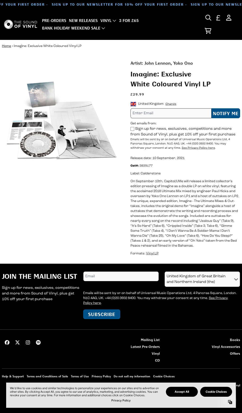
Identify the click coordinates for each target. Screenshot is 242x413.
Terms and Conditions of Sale (47, 376)
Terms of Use (80, 376)
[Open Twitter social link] (17, 342)
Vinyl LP (152, 253)
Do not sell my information (132, 376)
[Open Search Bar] (208, 17)
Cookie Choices (164, 376)
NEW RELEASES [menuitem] (83, 20)
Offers (235, 353)
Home (6, 46)
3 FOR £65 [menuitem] (129, 20)
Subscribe (101, 314)
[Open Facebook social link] (7, 342)
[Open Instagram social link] (28, 342)
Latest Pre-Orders (145, 347)
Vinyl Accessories (226, 347)
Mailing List (150, 340)
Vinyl (156, 353)
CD (157, 360)
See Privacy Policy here (198, 148)
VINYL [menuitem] (106, 20)
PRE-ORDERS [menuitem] (54, 20)
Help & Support (13, 376)
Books (235, 340)
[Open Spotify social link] (38, 342)
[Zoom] (61, 119)
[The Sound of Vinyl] (20, 24)
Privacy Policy (101, 376)
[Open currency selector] (218, 18)
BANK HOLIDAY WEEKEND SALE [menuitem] (71, 28)
